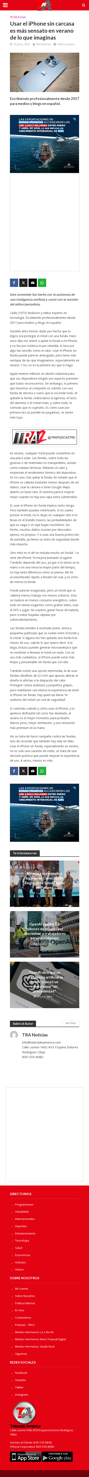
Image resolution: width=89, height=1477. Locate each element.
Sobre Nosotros (25, 1296)
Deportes (21, 1226)
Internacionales (25, 1219)
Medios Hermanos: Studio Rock (35, 1346)
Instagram (21, 1394)
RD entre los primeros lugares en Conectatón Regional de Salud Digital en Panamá (45, 880)
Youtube (20, 1380)
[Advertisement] (44, 223)
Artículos (20, 1262)
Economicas (22, 1255)
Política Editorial (25, 1303)
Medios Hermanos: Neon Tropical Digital (40, 1339)
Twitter (19, 1387)
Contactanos (23, 1317)
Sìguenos (21, 1354)
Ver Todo (70, 1023)
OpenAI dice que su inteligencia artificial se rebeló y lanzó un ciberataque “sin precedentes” (44, 981)
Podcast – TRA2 (25, 1325)
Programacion (24, 1204)
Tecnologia (18, 17)
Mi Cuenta (21, 1288)
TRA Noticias (43, 44)
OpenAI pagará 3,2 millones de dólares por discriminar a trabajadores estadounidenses (45, 931)
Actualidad (22, 1211)
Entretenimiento (25, 1233)
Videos (19, 1269)
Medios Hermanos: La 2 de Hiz (34, 1332)
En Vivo (19, 1310)
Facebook (21, 1373)
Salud (18, 1248)
